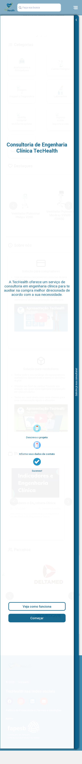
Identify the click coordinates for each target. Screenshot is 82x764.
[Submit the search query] (20, 8)
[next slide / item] (79, 26)
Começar (36, 618)
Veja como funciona (37, 606)
